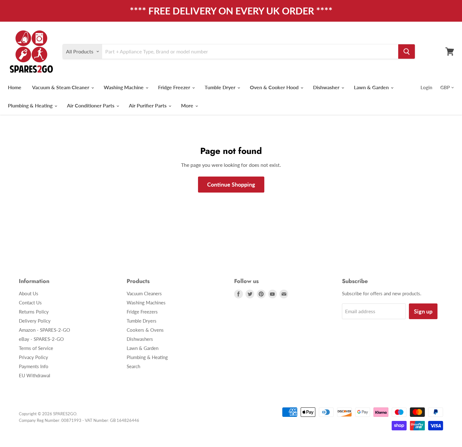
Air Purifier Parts (148, 105)
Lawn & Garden (372, 87)
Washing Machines (146, 302)
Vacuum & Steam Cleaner (61, 87)
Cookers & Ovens (145, 330)
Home (14, 87)
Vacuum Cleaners (144, 293)
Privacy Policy (33, 357)
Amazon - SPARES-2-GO (44, 330)
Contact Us (30, 302)
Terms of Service (36, 348)
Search (133, 366)
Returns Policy (34, 311)
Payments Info (33, 366)
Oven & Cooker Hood (275, 87)
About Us (28, 293)
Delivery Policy (35, 321)
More (188, 105)
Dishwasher (327, 87)
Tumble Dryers (142, 321)
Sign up (423, 311)
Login (426, 87)
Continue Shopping (231, 184)
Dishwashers (140, 339)
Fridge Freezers (142, 311)
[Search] (406, 51)
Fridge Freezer (174, 87)
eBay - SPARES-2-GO (41, 339)
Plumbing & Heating (31, 105)
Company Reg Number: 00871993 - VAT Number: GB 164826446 (79, 420)
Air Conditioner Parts (91, 105)
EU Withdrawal (34, 375)
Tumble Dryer (221, 87)
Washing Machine (124, 87)
